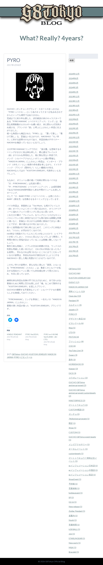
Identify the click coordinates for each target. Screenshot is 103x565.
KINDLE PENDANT (14, 334)
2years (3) (73, 355)
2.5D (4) (72, 346)
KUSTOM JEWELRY (38, 354)
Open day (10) (75, 296)
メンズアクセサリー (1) (79, 444)
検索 (72, 60)
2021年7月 (73, 151)
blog (15, 50)
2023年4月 (73, 110)
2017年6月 (73, 246)
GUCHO (24, 354)
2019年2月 (73, 196)
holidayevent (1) (76, 493)
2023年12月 (74, 96)
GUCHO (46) (74, 273)
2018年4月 (73, 219)
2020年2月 (73, 178)
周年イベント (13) (77, 291)
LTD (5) (72, 332)
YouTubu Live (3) (76, 350)
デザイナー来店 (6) (77, 318)
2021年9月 (73, 142)
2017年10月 (74, 237)
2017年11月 (74, 233)
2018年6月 (73, 210)
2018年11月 (74, 205)
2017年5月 (73, 251)
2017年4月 (73, 255)
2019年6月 (73, 183)
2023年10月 (74, 105)
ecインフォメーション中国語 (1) (83, 470)
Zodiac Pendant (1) (77, 511)
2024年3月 (73, 87)
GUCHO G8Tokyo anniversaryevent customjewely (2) (82, 393)
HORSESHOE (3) (76, 364)
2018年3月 (73, 224)
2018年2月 (73, 228)
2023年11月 (74, 101)
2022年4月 (73, 124)
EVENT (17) (74, 282)
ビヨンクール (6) (76, 323)
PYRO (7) (73, 314)
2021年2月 (73, 169)
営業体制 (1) (74, 488)
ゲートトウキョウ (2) (78, 405)
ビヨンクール (26, 357)
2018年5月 (73, 214)
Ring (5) (72, 328)
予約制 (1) (73, 484)
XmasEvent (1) (75, 479)
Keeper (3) (73, 368)
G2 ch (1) (72, 502)
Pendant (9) (74, 300)
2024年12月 (74, 74)
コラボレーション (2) (78, 378)
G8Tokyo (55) (75, 268)
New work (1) (75, 543)
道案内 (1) (73, 515)
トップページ (8, 50)
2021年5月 (73, 155)
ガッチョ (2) (74, 414)
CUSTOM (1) (74, 432)
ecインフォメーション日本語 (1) (83, 465)
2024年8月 (73, 78)
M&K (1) (72, 547)
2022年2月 (73, 133)
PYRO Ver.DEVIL (32, 334)
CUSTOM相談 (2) (76, 409)
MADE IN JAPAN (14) (78, 287)
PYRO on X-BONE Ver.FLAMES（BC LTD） (51, 336)
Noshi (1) (73, 520)
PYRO (16, 357)
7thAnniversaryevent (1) (79, 418)
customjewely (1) (76, 453)
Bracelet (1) (74, 552)
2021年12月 (74, 137)
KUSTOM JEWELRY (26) (79, 278)
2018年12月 (74, 201)
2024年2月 (73, 92)
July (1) (72, 534)
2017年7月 (73, 242)
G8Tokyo (16, 354)
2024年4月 (73, 83)
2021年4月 (73, 160)
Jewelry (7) (73, 309)
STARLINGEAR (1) (77, 538)
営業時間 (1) (74, 524)
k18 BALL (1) (74, 529)
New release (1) (75, 506)
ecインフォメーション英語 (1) (82, 474)
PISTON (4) (74, 337)
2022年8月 (73, 119)
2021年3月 (73, 164)
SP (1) (71, 497)
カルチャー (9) (75, 305)
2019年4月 (73, 192)
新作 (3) (72, 359)
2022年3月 (73, 128)
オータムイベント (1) (78, 449)
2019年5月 (73, 187)
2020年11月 (74, 174)
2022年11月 (74, 114)
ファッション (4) (76, 341)
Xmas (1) (72, 428)
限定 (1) (72, 423)
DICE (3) (72, 373)
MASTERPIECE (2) (77, 400)
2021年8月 (73, 146)
